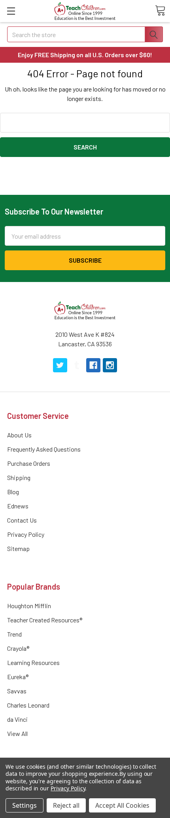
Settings (24, 805)
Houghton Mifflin (29, 605)
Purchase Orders (28, 463)
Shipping (18, 477)
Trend (14, 634)
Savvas (16, 691)
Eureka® (17, 676)
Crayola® (18, 648)
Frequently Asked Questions (44, 449)
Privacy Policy (25, 534)
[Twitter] (60, 365)
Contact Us (22, 520)
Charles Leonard (28, 705)
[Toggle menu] (11, 11)
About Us (19, 435)
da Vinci (17, 719)
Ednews (17, 506)
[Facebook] (93, 365)
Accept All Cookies (122, 805)
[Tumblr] (77, 365)
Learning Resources (33, 662)
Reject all (66, 805)
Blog (13, 491)
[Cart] (160, 11)
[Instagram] (110, 365)
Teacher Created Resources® (44, 620)
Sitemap (18, 548)
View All (17, 733)
